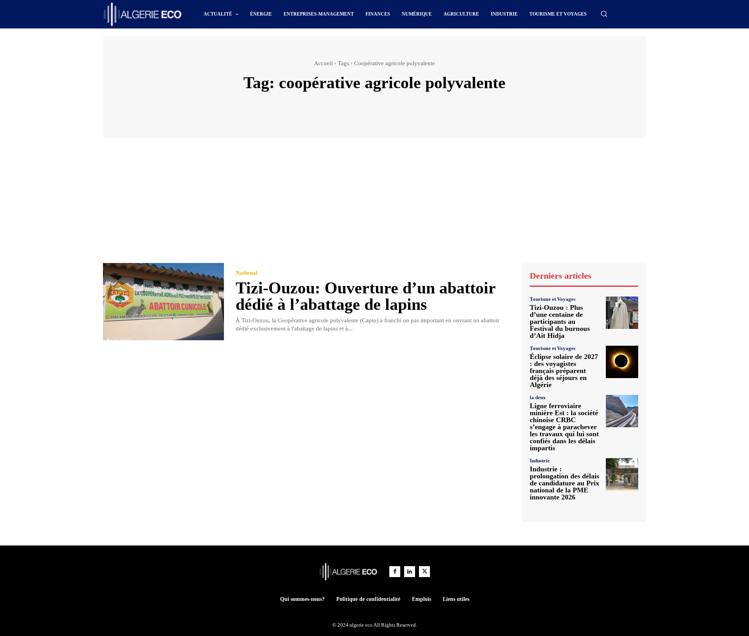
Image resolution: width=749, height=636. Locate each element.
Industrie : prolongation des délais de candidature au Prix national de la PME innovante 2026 (564, 483)
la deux (538, 397)
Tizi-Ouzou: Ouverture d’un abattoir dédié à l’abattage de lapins (366, 296)
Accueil (323, 63)
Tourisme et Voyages (552, 299)
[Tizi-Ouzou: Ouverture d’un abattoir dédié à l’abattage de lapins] (163, 302)
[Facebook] (394, 571)
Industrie (540, 460)
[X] (424, 571)
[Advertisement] (374, 204)
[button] (603, 13)
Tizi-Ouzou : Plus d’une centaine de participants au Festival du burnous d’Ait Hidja (560, 321)
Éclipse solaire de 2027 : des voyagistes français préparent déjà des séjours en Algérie (564, 371)
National (246, 273)
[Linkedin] (409, 571)
